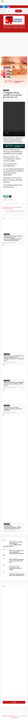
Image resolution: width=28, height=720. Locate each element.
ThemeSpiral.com (14, 717)
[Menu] (2, 1)
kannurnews (11, 199)
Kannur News (6, 99)
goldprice (5, 199)
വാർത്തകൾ (6, 90)
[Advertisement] (14, 42)
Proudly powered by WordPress (8, 716)
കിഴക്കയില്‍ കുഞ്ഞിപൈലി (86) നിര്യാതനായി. (14, 211)
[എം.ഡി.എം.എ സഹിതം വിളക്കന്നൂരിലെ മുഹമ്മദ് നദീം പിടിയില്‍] (14, 396)
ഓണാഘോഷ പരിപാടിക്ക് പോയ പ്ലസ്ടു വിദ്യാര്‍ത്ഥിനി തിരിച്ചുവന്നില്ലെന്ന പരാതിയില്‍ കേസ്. (14, 358)
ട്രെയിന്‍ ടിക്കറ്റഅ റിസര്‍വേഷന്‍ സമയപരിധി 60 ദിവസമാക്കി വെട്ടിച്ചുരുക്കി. (12, 208)
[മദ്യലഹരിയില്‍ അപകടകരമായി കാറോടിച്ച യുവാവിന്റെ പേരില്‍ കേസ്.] (14, 371)
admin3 (5, 242)
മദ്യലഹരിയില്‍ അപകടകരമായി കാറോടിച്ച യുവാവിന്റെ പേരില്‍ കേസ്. (14, 384)
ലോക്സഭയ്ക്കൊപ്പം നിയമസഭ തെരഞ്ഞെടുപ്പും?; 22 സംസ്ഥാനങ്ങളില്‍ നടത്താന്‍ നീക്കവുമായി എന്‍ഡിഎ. (13, 238)
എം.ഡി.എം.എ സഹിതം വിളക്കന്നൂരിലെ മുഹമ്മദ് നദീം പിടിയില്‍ (13, 409)
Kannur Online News (14, 26)
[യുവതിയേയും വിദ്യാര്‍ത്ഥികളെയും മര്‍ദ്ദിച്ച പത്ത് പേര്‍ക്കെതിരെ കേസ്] (14, 468)
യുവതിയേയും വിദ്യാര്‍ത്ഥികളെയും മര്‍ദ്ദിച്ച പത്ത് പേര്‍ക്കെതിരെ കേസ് (12, 527)
